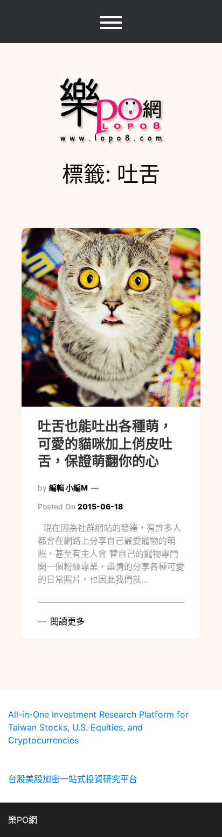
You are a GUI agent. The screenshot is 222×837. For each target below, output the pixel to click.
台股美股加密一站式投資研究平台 (72, 779)
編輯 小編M (68, 487)
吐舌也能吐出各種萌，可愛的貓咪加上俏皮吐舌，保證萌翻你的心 (105, 443)
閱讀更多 (66, 621)
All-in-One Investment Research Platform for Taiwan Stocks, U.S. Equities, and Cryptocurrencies (98, 727)
